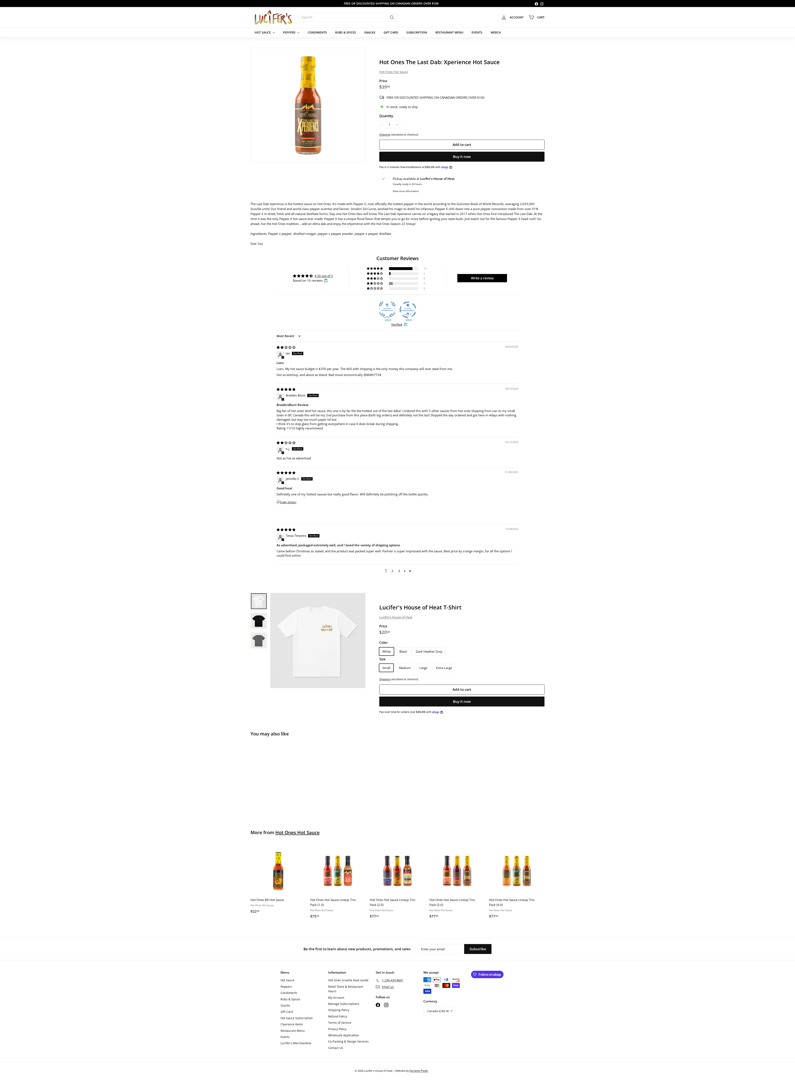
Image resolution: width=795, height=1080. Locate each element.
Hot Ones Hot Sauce (393, 72)
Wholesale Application (343, 1035)
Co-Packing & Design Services (348, 1041)
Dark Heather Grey (429, 651)
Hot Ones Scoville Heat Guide (348, 980)
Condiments (317, 32)
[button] (375, 268)
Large (423, 668)
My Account (336, 998)
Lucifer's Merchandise (296, 1043)
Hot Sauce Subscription (297, 1018)
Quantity (386, 116)
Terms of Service (339, 1023)
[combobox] (347, 17)
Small (386, 668)
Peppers (289, 32)
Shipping (384, 134)
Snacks (369, 32)
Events (477, 32)
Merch (496, 32)
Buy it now (462, 156)
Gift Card (391, 32)
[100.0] (387, 310)
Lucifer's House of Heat (395, 617)
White (386, 651)
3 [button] (399, 571)
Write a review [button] (482, 278)
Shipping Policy (338, 1010)
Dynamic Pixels (419, 1071)
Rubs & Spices (345, 32)
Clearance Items (292, 1024)
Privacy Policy (337, 1029)
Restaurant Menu (449, 32)
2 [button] (392, 571)
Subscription (416, 32)
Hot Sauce (263, 32)
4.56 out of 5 (323, 276)
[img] (286, 347)
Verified (396, 324)
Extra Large (444, 668)
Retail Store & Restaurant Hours (345, 989)
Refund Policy (337, 1016)
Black (403, 651)
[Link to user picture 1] (286, 510)
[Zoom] (308, 105)
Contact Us (335, 1048)
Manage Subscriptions (343, 1004)
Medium (405, 668)
